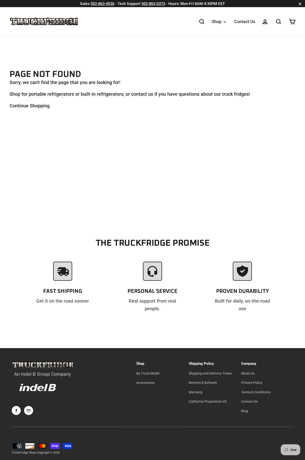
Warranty (196, 392)
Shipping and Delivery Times (210, 373)
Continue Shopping (30, 106)
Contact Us (244, 21)
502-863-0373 (153, 3)
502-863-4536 (102, 3)
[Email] (28, 410)
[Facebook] (16, 410)
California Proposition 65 (208, 401)
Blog (244, 411)
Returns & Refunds (203, 383)
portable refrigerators (51, 94)
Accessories (145, 383)
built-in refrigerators (102, 94)
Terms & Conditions (256, 392)
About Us (248, 373)
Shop (217, 21)
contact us (142, 94)
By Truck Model (148, 373)
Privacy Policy (251, 383)
